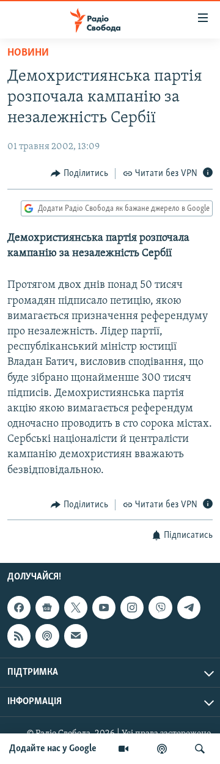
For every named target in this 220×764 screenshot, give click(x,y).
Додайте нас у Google (53, 749)
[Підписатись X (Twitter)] (75, 607)
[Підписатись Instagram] (132, 607)
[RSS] (19, 636)
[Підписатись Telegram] (188, 607)
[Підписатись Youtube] (104, 607)
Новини (28, 53)
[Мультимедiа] (123, 748)
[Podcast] (47, 636)
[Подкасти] (162, 748)
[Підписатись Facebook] (19, 607)
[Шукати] (200, 748)
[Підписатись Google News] (47, 607)
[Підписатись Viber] (160, 607)
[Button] (79, 174)
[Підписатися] (75, 636)
